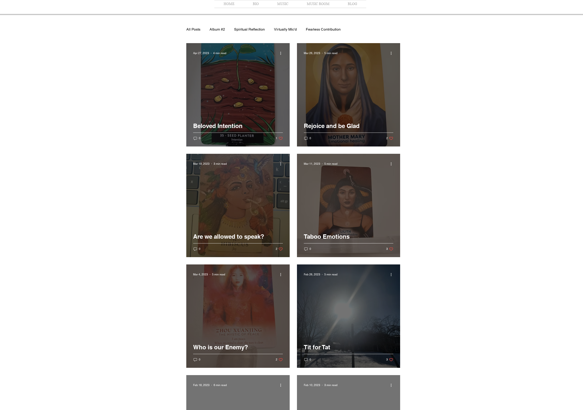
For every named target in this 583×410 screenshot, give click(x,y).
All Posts (193, 29)
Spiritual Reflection (249, 29)
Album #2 (217, 29)
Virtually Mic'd (285, 29)
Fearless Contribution (323, 29)
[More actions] (282, 53)
